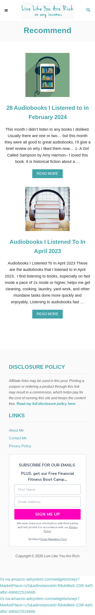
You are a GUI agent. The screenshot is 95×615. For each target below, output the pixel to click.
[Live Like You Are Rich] (47, 10)
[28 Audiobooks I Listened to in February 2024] (47, 77)
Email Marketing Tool (53, 539)
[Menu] (6, 10)
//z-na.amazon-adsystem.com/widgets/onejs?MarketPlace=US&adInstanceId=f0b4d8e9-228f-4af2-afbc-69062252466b (47, 585)
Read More (49, 174)
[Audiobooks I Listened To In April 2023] (47, 211)
